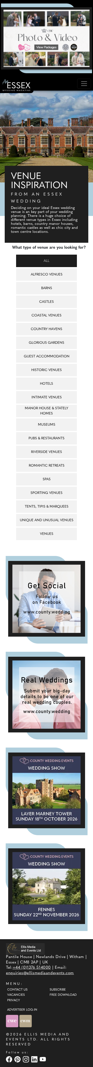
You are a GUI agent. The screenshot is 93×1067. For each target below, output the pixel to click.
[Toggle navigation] (84, 84)
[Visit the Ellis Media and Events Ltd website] (25, 949)
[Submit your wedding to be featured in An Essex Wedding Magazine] (46, 694)
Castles (46, 302)
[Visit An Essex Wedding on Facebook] (9, 1059)
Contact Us (17, 989)
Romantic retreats (46, 466)
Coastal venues (46, 315)
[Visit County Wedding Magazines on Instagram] (26, 1059)
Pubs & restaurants (46, 438)
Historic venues (46, 370)
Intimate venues (46, 397)
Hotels (46, 384)
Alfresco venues (46, 274)
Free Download (63, 995)
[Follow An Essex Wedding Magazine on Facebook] (46, 599)
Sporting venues (46, 493)
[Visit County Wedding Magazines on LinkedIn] (35, 1059)
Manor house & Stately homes (46, 411)
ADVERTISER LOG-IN (22, 1009)
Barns (46, 288)
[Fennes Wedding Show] (46, 886)
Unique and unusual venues (46, 520)
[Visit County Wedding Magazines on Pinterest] (18, 1059)
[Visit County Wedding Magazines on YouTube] (43, 1059)
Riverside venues (46, 452)
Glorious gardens (46, 343)
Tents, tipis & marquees (46, 507)
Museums (46, 425)
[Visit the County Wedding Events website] (12, 1021)
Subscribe (58, 989)
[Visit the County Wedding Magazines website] (25, 1021)
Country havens (46, 329)
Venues (46, 534)
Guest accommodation (46, 356)
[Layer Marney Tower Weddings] (46, 790)
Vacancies (16, 995)
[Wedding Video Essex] (46, 38)
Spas (47, 479)
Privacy (13, 1000)
